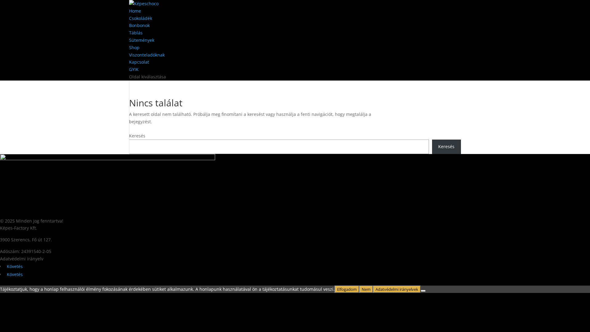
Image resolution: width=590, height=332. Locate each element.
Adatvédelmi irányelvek (397, 289)
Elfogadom (347, 289)
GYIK (134, 69)
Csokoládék (140, 18)
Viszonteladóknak (147, 55)
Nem (366, 289)
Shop (134, 47)
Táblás (136, 33)
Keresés (137, 136)
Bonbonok (139, 25)
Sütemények (141, 40)
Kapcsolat (139, 62)
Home (135, 11)
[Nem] (423, 291)
